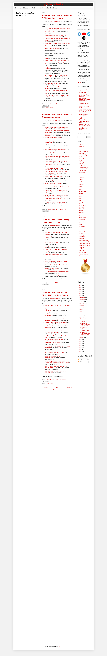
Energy (80, 181)
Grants (80, 196)
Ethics (80, 186)
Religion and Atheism (84, 240)
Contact (55, 8)
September (83, 303)
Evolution (81, 188)
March (81, 315)
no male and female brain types (52, 152)
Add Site (34, 8)
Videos (80, 255)
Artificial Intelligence (83, 151)
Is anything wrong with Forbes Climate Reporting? (57, 186)
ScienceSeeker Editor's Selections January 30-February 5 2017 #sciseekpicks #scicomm (56, 293)
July (81, 307)
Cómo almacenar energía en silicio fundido (55, 202)
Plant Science (82, 226)
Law (80, 203)
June (81, 309)
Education (81, 179)
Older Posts (70, 387)
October (82, 301)
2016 (80, 339)
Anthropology (82, 146)
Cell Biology (81, 162)
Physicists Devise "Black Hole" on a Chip (55, 264)
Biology (80, 156)
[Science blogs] (85, 274)
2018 (80, 293)
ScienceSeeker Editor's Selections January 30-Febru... (85, 333)
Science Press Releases (84, 243)
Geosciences (82, 195)
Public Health (82, 236)
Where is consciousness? (51, 257)
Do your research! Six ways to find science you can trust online (84, 91)
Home (16, 8)
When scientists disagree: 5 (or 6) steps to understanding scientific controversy (84, 100)
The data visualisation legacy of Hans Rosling (56, 275)
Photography (82, 222)
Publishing (81, 238)
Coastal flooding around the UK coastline (55, 180)
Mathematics (82, 208)
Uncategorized (82, 252)
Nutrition (81, 215)
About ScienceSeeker (25, 8)
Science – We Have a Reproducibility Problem (56, 195)
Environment (82, 184)
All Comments (82, 361)
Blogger (59, 646)
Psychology (81, 235)
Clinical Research (83, 168)
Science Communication (84, 241)
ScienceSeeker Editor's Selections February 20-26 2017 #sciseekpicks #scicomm (57, 16)
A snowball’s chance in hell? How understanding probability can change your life (84, 105)
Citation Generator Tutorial (45, 8)
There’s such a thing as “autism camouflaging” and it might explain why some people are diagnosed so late (57, 62)
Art (79, 149)
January (82, 337)
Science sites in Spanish (84, 245)
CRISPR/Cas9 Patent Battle (51, 164)
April (81, 313)
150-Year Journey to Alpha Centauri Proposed (56, 322)
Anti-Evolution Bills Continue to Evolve (54, 339)
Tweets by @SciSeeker (83, 278)
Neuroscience (82, 214)
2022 (80, 285)
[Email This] (43, 106)
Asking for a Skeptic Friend (51, 268)
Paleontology (82, 219)
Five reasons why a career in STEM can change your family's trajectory (83, 116)
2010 (80, 351)
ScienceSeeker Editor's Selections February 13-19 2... (85, 324)
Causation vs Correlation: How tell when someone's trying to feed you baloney (85, 111)
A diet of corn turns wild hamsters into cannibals (56, 271)
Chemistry (81, 163)
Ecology (80, 175)
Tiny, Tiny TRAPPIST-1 (51, 31)
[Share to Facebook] (47, 106)
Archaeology (82, 148)
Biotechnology (82, 158)
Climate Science (82, 165)
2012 (80, 347)
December (82, 297)
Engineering (81, 182)
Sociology (81, 248)
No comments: (63, 103)
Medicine (81, 210)
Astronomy (81, 153)
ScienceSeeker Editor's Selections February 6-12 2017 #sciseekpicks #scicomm (57, 221)
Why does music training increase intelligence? (56, 149)
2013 (80, 345)
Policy (80, 229)
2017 (80, 295)
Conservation (82, 172)
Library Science (82, 205)
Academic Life (82, 144)
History (80, 200)
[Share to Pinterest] (48, 106)
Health (80, 198)
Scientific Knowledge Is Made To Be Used (55, 198)
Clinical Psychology (83, 167)
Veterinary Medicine (83, 254)
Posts (80, 359)
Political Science (82, 231)
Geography (81, 193)
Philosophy (81, 221)
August (82, 305)
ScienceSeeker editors (55, 21)
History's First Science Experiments (53, 342)
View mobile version (57, 389)
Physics (80, 224)
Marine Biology (82, 207)
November (82, 299)
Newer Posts (45, 387)
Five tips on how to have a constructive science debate (84, 121)
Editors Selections (49, 107)
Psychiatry (81, 233)
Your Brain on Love (49, 146)
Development (82, 174)
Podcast (81, 228)
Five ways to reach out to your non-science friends (84, 125)
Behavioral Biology (83, 155)
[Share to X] (46, 106)
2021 (80, 287)
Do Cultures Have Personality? (52, 83)
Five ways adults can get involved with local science (84, 128)
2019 (80, 291)
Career (80, 160)
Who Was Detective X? (50, 52)
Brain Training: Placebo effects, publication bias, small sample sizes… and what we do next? (56, 92)
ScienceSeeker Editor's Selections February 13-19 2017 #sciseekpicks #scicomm (57, 115)
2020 (80, 289)
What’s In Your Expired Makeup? (53, 137)
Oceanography (82, 217)
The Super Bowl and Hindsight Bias (53, 254)
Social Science (82, 247)
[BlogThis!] (44, 106)
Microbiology (82, 212)
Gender (80, 189)
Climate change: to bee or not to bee (53, 176)
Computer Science (83, 170)
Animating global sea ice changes (53, 183)
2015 (80, 341)
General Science (82, 191)
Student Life (81, 250)
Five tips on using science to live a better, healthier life (84, 95)
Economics (81, 177)
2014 (80, 343)
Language (81, 202)
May (81, 311)
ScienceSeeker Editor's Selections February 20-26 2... (85, 320)
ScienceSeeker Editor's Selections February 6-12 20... (85, 329)
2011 (80, 349)
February (82, 317)
